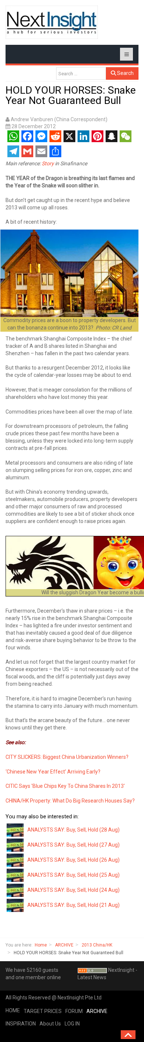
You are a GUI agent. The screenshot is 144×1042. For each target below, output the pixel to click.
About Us (50, 1024)
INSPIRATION (21, 1024)
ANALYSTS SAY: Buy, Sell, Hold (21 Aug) (73, 905)
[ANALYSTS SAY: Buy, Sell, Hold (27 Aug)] (15, 845)
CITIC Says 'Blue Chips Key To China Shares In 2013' (65, 786)
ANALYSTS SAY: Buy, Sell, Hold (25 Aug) (73, 875)
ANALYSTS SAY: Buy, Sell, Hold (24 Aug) (73, 890)
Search (125, 73)
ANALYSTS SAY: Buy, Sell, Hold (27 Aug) (73, 845)
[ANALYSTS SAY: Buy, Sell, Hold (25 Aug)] (15, 875)
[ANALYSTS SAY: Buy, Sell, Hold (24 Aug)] (15, 890)
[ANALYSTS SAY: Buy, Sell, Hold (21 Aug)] (15, 905)
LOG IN (72, 1024)
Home (41, 945)
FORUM (74, 1011)
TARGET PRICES (43, 1011)
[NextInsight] (52, 22)
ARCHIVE (64, 945)
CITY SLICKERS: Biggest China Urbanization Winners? (67, 757)
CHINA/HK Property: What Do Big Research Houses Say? (70, 801)
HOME (13, 1010)
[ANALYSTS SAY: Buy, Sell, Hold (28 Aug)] (15, 830)
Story (48, 163)
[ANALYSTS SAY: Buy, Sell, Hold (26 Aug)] (15, 860)
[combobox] (81, 73)
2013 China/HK (97, 945)
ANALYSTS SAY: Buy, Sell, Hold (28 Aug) (73, 830)
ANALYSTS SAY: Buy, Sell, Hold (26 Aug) (73, 860)
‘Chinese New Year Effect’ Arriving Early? (53, 772)
